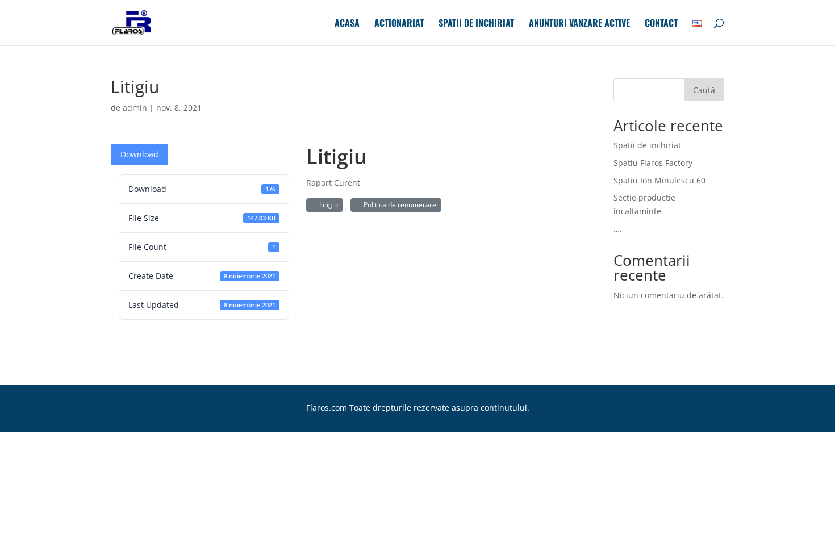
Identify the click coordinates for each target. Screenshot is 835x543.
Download (139, 154)
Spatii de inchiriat (476, 24)
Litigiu (327, 205)
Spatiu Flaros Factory (652, 162)
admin (135, 107)
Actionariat (399, 24)
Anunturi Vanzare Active (579, 24)
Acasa (347, 24)
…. (617, 228)
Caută (704, 90)
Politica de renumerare (398, 205)
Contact (661, 24)
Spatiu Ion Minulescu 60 (659, 180)
